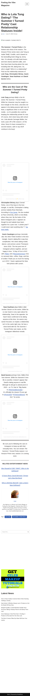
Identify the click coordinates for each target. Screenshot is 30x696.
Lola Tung (7, 516)
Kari (4, 34)
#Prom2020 (8, 394)
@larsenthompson (19, 254)
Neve (8, 694)
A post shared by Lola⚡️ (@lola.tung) (15, 198)
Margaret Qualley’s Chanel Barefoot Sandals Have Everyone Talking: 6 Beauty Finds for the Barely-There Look (14, 609)
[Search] (28, 531)
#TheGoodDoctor (19, 394)
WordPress (20, 694)
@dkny (7, 254)
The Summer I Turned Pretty (19, 516)
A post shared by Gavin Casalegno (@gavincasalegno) (15, 303)
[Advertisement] (15, 147)
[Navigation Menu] (27, 4)
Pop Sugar (13, 212)
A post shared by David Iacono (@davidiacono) (15, 436)
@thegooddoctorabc (15, 390)
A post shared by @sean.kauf (15, 371)
